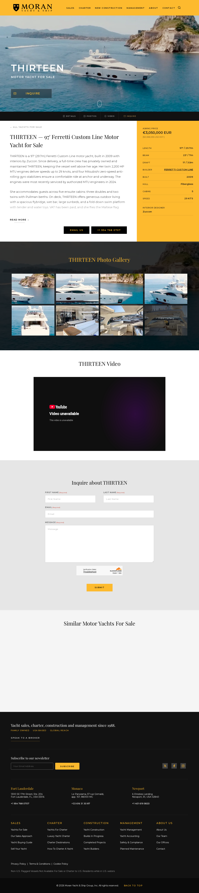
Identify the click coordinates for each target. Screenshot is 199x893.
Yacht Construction (94, 829)
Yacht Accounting (129, 836)
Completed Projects (95, 842)
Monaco (77, 788)
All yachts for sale (27, 127)
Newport (138, 788)
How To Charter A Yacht (60, 848)
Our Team (161, 836)
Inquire (33, 93)
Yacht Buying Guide (21, 842)
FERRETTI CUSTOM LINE (178, 169)
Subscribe (67, 766)
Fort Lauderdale (22, 788)
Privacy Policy (18, 863)
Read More (18, 219)
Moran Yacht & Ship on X (165, 765)
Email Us (76, 230)
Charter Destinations (58, 842)
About (153, 8)
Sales (70, 8)
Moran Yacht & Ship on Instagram (183, 765)
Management (136, 8)
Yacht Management (131, 829)
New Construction (108, 8)
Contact (168, 8)
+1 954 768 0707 (109, 230)
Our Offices (162, 842)
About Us (161, 829)
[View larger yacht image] (33, 289)
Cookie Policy (60, 863)
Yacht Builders (91, 848)
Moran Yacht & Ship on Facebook (174, 765)
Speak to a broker (25, 738)
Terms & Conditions (39, 863)
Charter (85, 8)
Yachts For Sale (19, 829)
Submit (99, 587)
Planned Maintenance (132, 848)
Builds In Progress (93, 836)
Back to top (133, 885)
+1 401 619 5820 (141, 803)
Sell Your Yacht (19, 848)
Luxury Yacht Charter (58, 836)
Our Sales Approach (21, 836)
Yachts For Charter (57, 829)
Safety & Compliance (131, 842)
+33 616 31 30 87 (81, 803)
